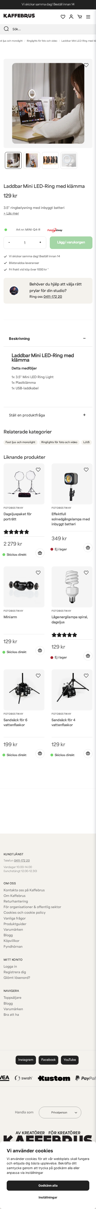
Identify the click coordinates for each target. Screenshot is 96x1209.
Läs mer (12, 213)
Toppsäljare (12, 998)
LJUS (86, 442)
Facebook (48, 1060)
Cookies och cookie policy (25, 913)
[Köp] (39, 553)
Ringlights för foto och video (42, 41)
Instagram (25, 1060)
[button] (86, 65)
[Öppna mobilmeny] (88, 16)
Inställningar (48, 1197)
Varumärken (13, 930)
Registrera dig (15, 972)
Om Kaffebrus (14, 896)
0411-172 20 (53, 297)
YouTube (70, 1060)
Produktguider (15, 924)
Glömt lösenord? (17, 978)
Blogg (8, 935)
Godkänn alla (48, 1185)
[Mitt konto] (71, 16)
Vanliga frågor (15, 918)
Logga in (10, 967)
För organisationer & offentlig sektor (32, 907)
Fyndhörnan (13, 947)
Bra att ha (11, 1015)
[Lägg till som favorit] (62, 16)
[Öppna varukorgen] (79, 16)
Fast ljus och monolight (20, 442)
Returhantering (16, 901)
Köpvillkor (11, 941)
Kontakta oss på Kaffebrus (24, 890)
